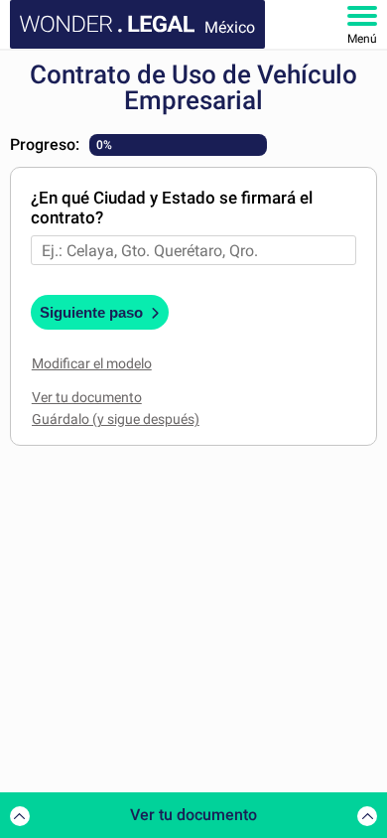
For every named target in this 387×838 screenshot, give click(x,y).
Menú (362, 39)
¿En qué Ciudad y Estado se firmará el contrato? (172, 207)
